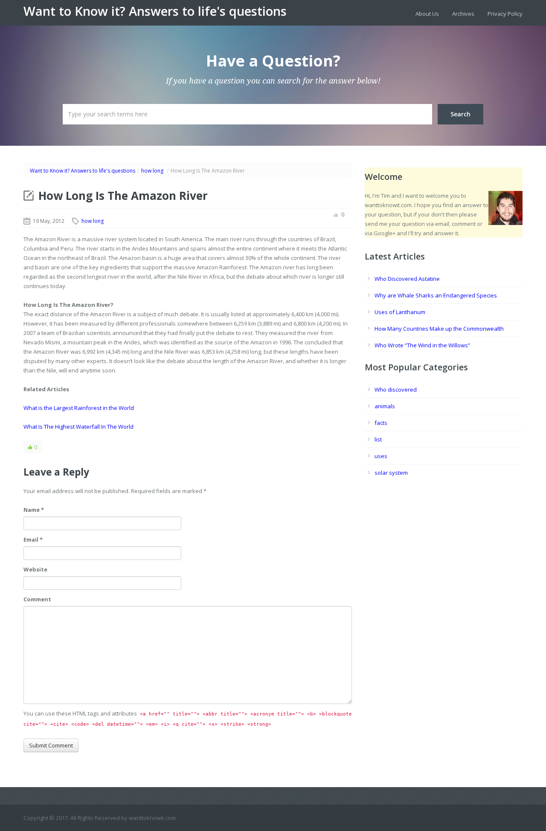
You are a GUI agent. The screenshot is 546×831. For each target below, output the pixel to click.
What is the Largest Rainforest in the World (78, 408)
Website (35, 569)
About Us (427, 13)
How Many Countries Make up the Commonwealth (439, 328)
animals (385, 406)
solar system (391, 472)
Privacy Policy (505, 13)
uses (381, 456)
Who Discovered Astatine (407, 279)
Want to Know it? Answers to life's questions (155, 11)
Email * (33, 539)
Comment (37, 599)
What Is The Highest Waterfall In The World (78, 426)
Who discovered (396, 389)
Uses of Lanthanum (400, 312)
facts (381, 423)
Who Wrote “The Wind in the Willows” (422, 345)
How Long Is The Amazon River (123, 195)
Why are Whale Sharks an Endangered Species (436, 295)
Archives (463, 13)
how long (152, 170)
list (378, 439)
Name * (33, 510)
